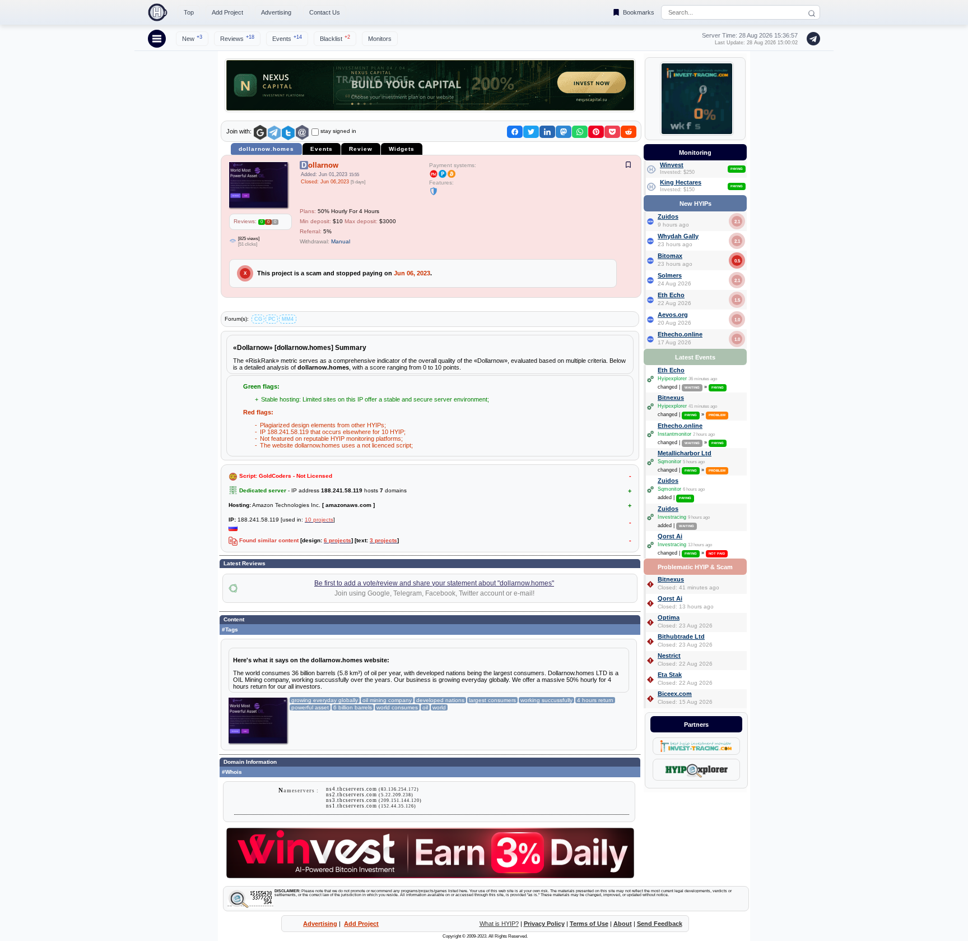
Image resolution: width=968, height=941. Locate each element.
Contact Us (324, 12)
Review (361, 149)
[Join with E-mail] (302, 132)
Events (287, 38)
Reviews (237, 38)
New (192, 38)
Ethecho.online (680, 334)
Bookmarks (638, 12)
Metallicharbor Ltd (684, 453)
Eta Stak (670, 674)
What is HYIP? (499, 923)
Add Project (227, 12)
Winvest (671, 165)
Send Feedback (659, 923)
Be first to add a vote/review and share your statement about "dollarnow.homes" (434, 583)
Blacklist (335, 38)
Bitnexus (671, 397)
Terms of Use (589, 923)
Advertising (276, 12)
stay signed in (338, 131)
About (622, 923)
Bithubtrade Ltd (681, 636)
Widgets (402, 149)
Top (189, 12)
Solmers (670, 275)
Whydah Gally (678, 236)
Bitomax (670, 255)
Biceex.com (675, 693)
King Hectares (680, 182)
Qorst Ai (670, 536)
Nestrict (669, 655)
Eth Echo (671, 295)
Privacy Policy (544, 923)
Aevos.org (673, 314)
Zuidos (668, 216)
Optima (669, 617)
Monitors (380, 38)
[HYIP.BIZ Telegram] (811, 38)
